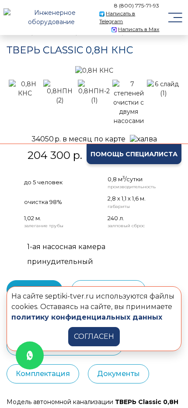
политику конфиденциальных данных (86, 317)
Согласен (94, 336)
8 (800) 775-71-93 (136, 5)
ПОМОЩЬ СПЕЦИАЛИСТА (134, 154)
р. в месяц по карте (78, 139)
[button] (17, 70)
